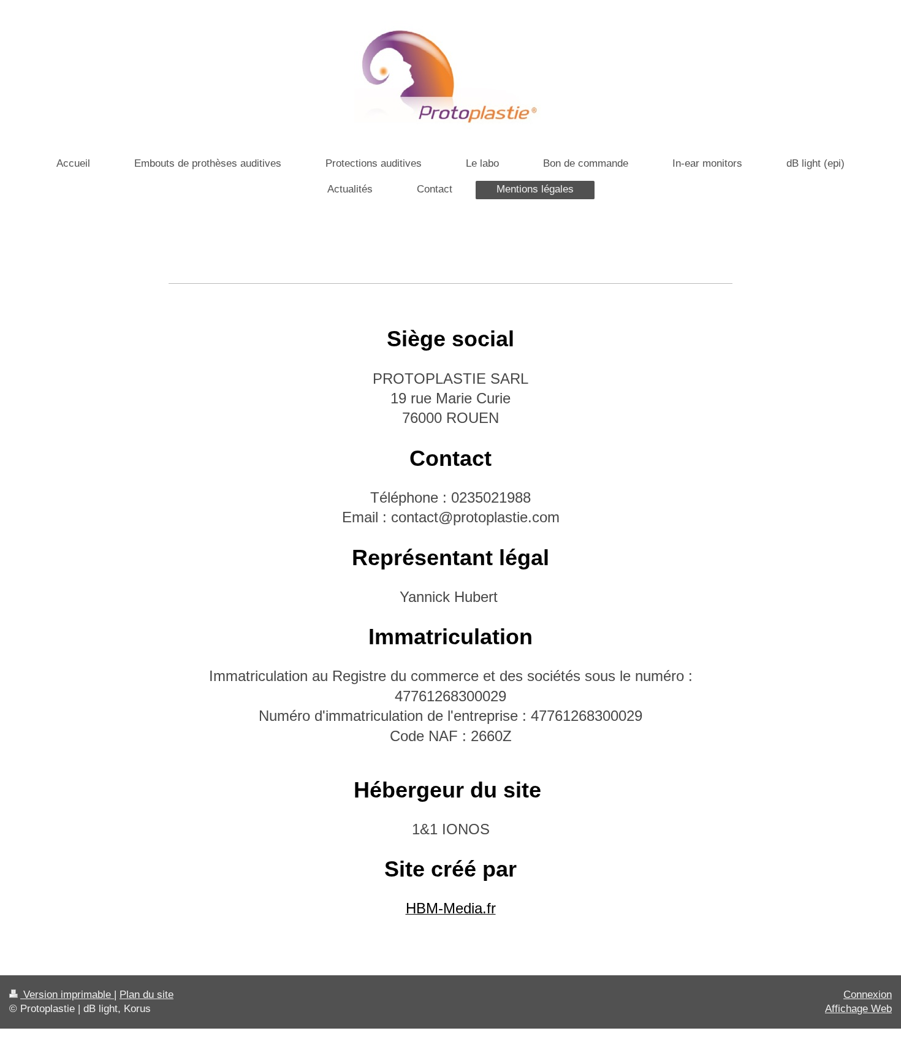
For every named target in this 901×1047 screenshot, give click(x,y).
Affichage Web (858, 1009)
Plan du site (146, 994)
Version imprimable (67, 994)
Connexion (867, 994)
